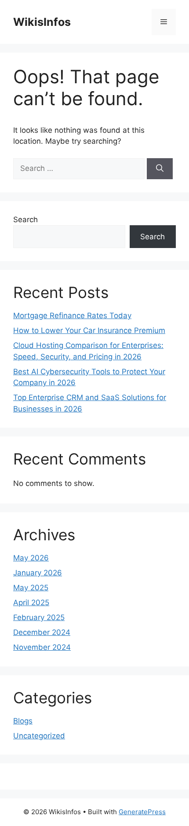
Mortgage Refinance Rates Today (72, 315)
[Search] (160, 168)
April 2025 (31, 602)
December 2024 (41, 632)
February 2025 (39, 617)
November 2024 (42, 647)
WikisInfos (42, 21)
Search (25, 219)
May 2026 (31, 557)
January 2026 (37, 572)
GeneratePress (142, 812)
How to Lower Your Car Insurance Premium (89, 330)
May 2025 (30, 587)
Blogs (23, 720)
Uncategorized (39, 735)
